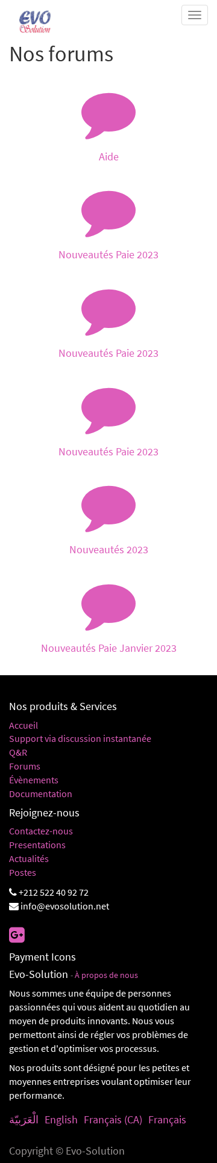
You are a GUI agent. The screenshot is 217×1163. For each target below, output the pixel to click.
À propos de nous (106, 975)
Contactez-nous (41, 831)
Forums (24, 766)
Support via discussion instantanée (80, 738)
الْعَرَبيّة (24, 1119)
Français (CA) (113, 1119)
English (61, 1119)
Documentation (40, 794)
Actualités (29, 858)
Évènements (33, 780)
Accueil (23, 725)
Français (167, 1119)
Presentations (37, 845)
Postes (22, 872)
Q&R (18, 752)
